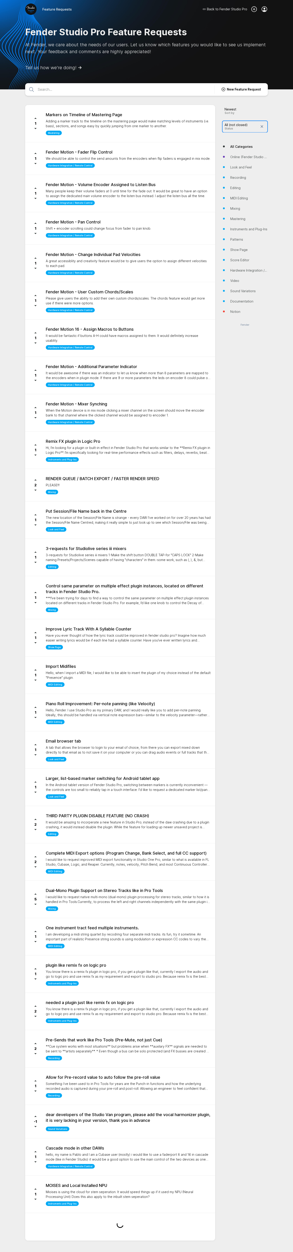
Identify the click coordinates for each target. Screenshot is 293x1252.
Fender (245, 324)
